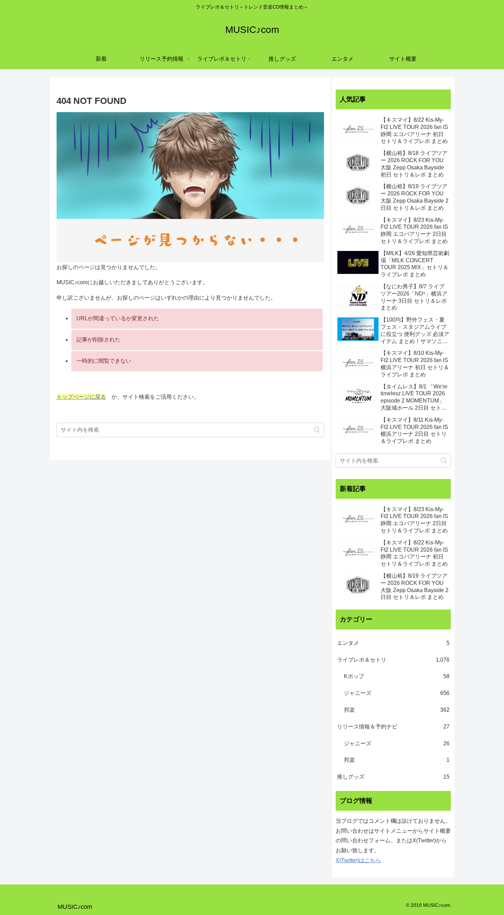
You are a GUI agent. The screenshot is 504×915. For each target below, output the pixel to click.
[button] (317, 430)
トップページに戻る (81, 397)
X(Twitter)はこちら (358, 860)
